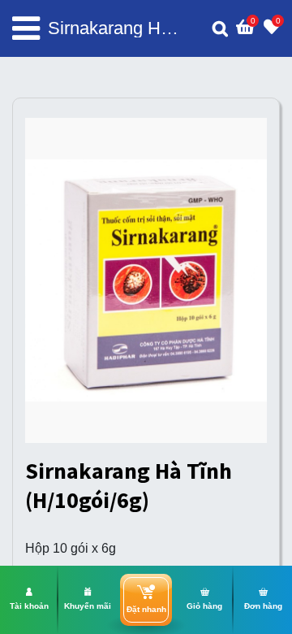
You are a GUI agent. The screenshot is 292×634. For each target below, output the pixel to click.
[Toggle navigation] (26, 28)
